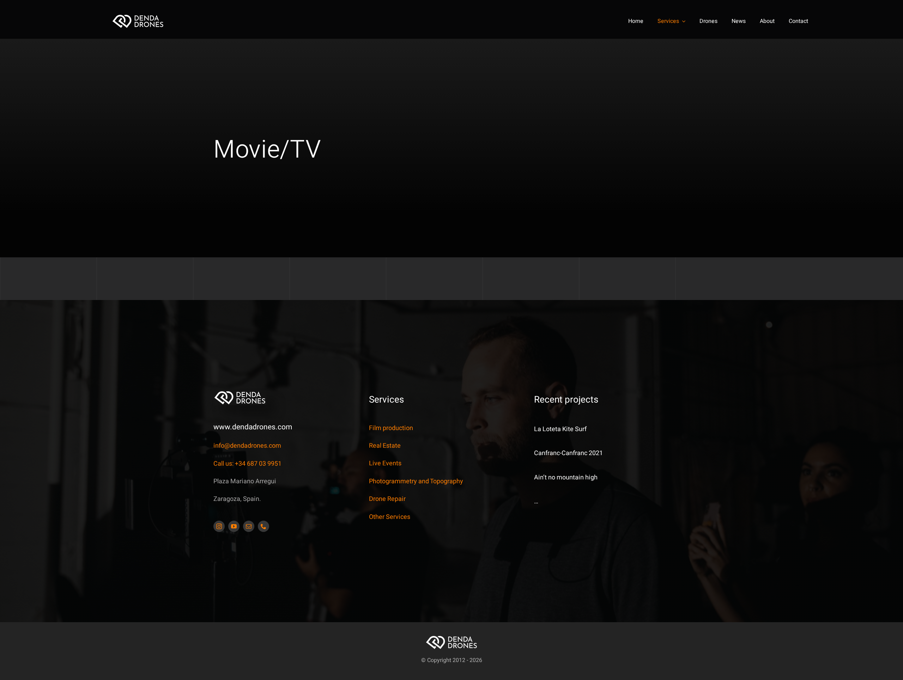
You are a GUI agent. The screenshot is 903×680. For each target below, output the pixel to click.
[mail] (248, 526)
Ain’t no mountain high (566, 477)
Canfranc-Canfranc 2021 (568, 453)
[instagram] (219, 526)
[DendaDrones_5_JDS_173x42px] (137, 17)
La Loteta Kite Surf (560, 429)
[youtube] (234, 526)
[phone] (263, 526)
